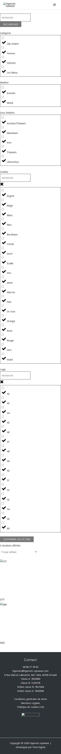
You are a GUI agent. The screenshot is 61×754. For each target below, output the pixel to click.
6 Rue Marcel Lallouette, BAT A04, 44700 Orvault (30, 674)
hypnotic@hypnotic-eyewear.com (30, 670)
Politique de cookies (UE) (30, 706)
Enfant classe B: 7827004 (30, 686)
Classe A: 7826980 (30, 678)
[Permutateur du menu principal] (54, 4)
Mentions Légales (30, 703)
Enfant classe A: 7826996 (30, 690)
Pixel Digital (39, 747)
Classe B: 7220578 (30, 682)
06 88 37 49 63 (30, 666)
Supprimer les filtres (16, 539)
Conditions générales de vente (30, 699)
